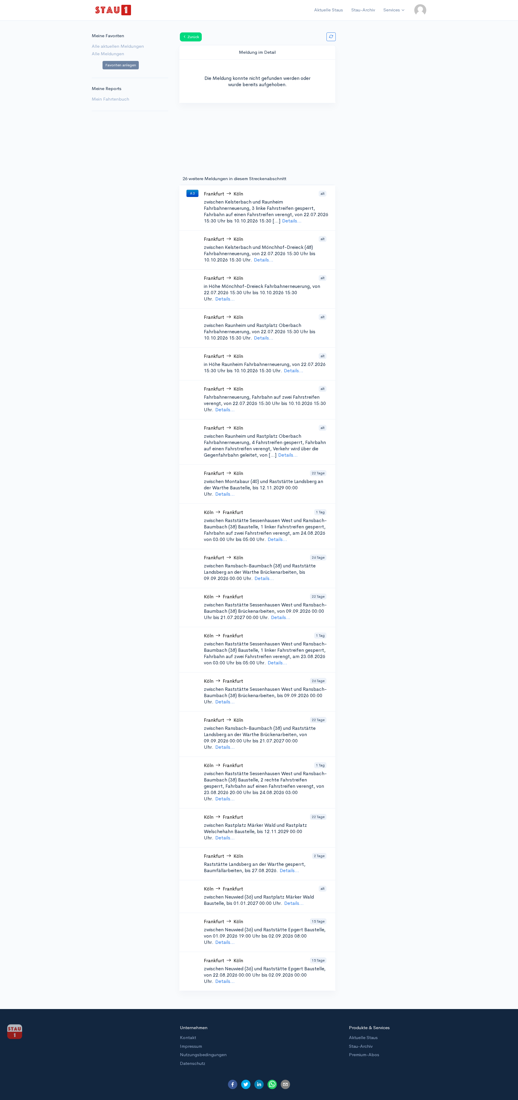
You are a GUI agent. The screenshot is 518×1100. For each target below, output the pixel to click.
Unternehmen (193, 1027)
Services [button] (391, 10)
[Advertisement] (388, 126)
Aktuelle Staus (328, 10)
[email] (285, 1084)
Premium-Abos (364, 1054)
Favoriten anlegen (120, 65)
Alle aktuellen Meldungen (118, 46)
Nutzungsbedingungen (203, 1054)
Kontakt (188, 1037)
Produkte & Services (369, 1027)
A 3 (192, 193)
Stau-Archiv (363, 10)
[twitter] (246, 1084)
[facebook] (232, 1084)
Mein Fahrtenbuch (110, 99)
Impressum (191, 1046)
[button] (420, 10)
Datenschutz (192, 1063)
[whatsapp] (272, 1084)
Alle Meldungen (108, 53)
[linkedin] (259, 1084)
